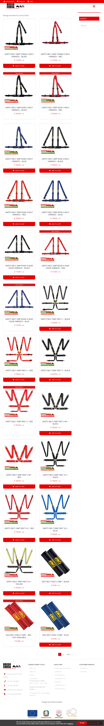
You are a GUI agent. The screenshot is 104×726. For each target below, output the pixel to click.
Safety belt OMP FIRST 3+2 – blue (55, 529)
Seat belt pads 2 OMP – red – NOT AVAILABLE (19, 636)
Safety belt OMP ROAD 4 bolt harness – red (19, 213)
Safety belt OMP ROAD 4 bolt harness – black (55, 160)
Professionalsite (56, 702)
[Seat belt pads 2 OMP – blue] (55, 616)
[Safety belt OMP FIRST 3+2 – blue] (55, 509)
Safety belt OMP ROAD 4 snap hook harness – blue (19, 320)
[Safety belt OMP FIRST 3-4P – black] (55, 402)
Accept (82, 723)
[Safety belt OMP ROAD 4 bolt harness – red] (19, 193)
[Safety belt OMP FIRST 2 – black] (55, 300)
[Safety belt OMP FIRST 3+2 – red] (19, 509)
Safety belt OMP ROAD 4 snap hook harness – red (55, 266)
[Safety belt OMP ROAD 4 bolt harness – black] (55, 139)
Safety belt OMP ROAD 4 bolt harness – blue (55, 213)
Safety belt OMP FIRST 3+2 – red (19, 528)
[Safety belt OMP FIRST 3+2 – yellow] (19, 562)
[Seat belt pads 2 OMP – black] (55, 562)
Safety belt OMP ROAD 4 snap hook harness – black (19, 266)
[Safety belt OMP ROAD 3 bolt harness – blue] (19, 139)
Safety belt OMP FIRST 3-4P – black (55, 422)
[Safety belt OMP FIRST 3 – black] (55, 351)
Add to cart (19, 66)
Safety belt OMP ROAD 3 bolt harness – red (55, 108)
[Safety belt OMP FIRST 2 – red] (19, 351)
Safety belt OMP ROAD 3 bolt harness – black (19, 108)
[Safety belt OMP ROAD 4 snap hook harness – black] (19, 246)
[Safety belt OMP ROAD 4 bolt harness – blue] (55, 193)
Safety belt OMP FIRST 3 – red (19, 421)
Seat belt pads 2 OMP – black (55, 581)
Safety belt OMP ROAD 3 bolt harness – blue (19, 160)
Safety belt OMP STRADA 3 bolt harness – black (19, 55)
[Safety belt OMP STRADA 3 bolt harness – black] (19, 35)
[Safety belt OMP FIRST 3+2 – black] (55, 455)
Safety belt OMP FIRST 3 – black (55, 370)
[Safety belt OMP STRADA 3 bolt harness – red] (55, 35)
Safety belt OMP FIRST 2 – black (55, 319)
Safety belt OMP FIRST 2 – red (19, 370)
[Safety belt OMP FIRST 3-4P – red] (19, 455)
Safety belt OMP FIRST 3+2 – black (55, 476)
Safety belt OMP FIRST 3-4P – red (19, 476)
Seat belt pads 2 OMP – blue (55, 635)
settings (70, 724)
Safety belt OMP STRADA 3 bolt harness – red (55, 55)
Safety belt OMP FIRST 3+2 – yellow (19, 582)
